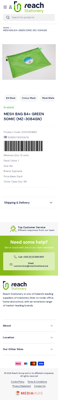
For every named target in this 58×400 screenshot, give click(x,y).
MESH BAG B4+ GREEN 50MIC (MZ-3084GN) (25, 30)
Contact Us (40, 386)
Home (6, 27)
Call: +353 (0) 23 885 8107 (31, 257)
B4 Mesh (10, 98)
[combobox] (29, 17)
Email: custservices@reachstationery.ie (31, 264)
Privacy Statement (22, 386)
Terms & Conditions (37, 381)
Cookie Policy (17, 381)
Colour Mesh (29, 98)
